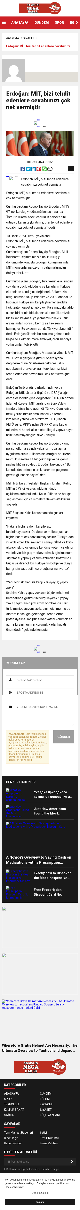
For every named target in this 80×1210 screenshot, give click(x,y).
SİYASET (29, 38)
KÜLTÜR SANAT (14, 1109)
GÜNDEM (41, 23)
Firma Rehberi (49, 1143)
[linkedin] (34, 170)
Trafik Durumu (49, 1138)
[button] (77, 22)
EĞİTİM (45, 1099)
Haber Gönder (13, 1143)
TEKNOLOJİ (11, 1104)
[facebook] (23, 170)
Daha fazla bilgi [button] (40, 1192)
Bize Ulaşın (11, 1138)
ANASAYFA (19, 23)
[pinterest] (39, 170)
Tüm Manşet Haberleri (18, 1132)
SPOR (59, 23)
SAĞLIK (9, 1115)
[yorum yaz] (50, 170)
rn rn (38, 123)
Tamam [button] (40, 1202)
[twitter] (28, 170)
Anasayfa (12, 38)
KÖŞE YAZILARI (50, 1115)
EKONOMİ (46, 1104)
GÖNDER (63, 736)
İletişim (44, 1132)
